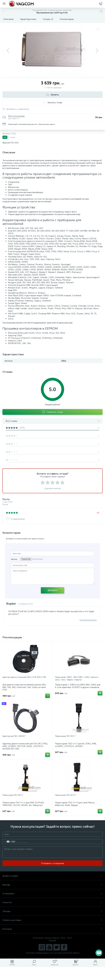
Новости (6, 902)
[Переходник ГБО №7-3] (78, 777)
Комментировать (88, 620)
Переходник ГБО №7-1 (12, 795)
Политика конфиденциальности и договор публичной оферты (52, 953)
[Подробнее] (47, 696)
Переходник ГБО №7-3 (65, 795)
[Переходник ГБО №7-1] (26, 777)
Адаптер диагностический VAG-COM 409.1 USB (24, 677)
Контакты (7, 929)
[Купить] (100, 693)
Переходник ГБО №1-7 (65, 736)
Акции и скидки (10, 876)
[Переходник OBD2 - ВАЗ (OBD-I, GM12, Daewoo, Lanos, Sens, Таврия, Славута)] (78, 659)
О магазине (8, 893)
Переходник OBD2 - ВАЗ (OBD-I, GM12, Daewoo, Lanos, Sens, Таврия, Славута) (77, 678)
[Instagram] (42, 947)
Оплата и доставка (11, 920)
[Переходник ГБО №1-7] (78, 718)
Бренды (6, 884)
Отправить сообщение (52, 863)
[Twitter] (56, 947)
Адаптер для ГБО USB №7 (13, 736)
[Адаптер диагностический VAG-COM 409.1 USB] (26, 659)
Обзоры (6, 911)
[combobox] (9, 841)
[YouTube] (49, 947)
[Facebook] (64, 947)
